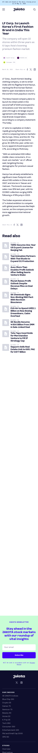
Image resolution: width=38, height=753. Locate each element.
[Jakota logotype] (18, 10)
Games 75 (6, 706)
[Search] (34, 9)
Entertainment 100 (10, 730)
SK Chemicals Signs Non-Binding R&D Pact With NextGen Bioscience (22, 299)
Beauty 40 (6, 713)
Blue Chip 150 (8, 699)
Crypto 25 (6, 703)
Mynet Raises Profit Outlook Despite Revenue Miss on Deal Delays (22, 285)
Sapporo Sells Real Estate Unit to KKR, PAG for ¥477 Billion (23, 349)
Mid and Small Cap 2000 (12, 734)
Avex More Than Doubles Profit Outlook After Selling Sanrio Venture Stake (22, 271)
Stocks (6, 745)
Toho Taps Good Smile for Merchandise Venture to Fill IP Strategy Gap (22, 337)
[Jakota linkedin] (21, 683)
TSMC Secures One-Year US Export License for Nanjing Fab (23, 247)
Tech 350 (6, 723)
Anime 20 (6, 716)
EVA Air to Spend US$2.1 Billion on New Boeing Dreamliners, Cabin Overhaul (23, 312)
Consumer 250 (8, 727)
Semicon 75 (7, 710)
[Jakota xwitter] (17, 683)
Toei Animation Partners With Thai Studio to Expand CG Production (23, 258)
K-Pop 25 (6, 720)
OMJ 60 (5, 737)
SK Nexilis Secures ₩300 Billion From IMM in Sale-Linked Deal (22, 324)
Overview (6, 749)
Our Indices (8, 692)
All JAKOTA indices (10, 696)
